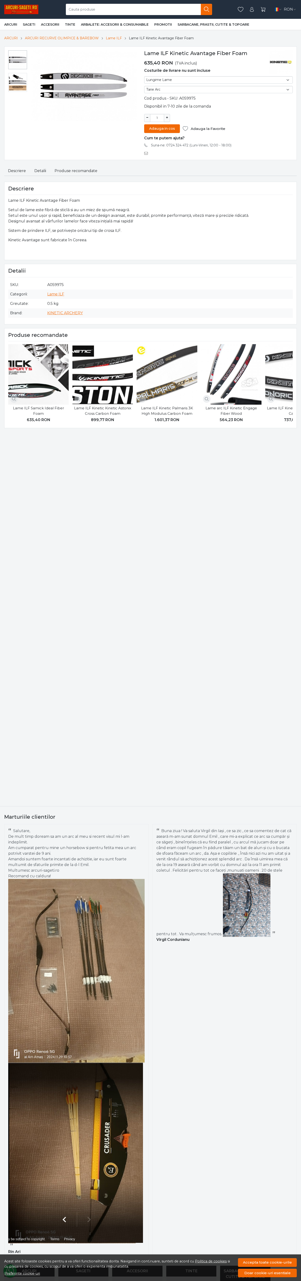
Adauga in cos (162, 128)
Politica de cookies (211, 1261)
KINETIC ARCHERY (65, 313)
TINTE (70, 24)
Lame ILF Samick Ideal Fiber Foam (38, 411)
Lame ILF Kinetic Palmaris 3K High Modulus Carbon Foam (167, 411)
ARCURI (10, 24)
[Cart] (263, 9)
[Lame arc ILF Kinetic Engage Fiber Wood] (231, 374)
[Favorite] (240, 9)
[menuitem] (17, 59)
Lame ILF (114, 38)
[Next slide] (288, 384)
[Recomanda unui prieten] (147, 153)
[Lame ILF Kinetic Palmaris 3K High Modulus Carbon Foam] (167, 374)
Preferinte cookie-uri (22, 1273)
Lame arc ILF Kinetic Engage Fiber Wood (231, 411)
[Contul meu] (252, 9)
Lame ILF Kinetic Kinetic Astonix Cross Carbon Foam (102, 411)
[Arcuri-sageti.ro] (21, 9)
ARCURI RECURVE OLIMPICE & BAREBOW (62, 38)
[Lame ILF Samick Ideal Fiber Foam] (38, 374)
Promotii (163, 24)
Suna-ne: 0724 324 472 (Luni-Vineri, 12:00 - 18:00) (191, 145)
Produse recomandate (76, 171)
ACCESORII (50, 24)
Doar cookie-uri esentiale (267, 1273)
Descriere (17, 171)
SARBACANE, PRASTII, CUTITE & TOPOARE (213, 24)
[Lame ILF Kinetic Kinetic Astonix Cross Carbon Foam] (102, 374)
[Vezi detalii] (14, 399)
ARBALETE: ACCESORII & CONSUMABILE (115, 24)
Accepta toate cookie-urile (267, 1262)
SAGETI (29, 24)
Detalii (40, 171)
